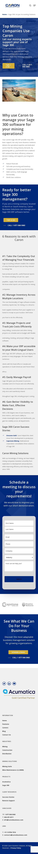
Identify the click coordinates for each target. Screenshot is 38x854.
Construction (7, 750)
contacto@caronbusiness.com (15, 835)
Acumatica (6, 782)
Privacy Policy (16, 848)
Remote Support (8, 801)
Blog (4, 731)
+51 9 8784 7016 (10, 832)
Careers (5, 728)
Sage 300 (5, 785)
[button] (34, 5)
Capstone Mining (12, 441)
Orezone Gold (11, 435)
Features (5, 724)
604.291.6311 (9, 817)
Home (4, 14)
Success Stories (8, 797)
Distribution (6, 754)
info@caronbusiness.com (13, 820)
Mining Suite (7, 766)
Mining (4, 746)
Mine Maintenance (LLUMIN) (13, 770)
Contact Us (6, 735)
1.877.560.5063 (10, 814)
